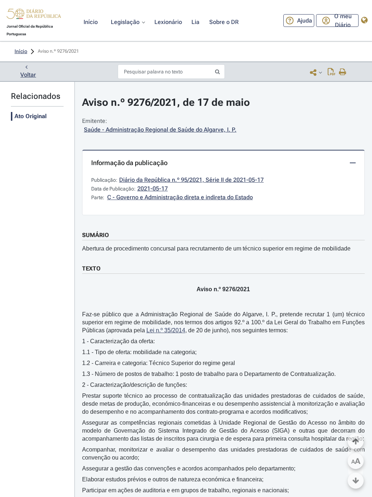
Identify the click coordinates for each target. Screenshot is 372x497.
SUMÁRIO (95, 235)
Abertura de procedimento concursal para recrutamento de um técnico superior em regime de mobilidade (216, 248)
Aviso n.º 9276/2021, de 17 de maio (166, 102)
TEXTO (91, 268)
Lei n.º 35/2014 (165, 330)
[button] (34, 15)
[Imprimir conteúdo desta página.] (343, 72)
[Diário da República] (34, 15)
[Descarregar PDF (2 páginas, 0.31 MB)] (331, 72)
